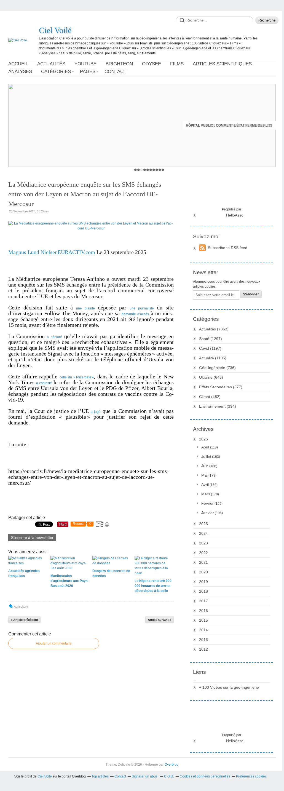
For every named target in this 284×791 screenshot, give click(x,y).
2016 (203, 610)
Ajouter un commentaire (54, 643)
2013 (203, 639)
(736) (217, 367)
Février (207, 503)
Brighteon (119, 63)
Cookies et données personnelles (205, 776)
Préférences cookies (251, 776)
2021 (203, 562)
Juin (204, 466)
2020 (203, 572)
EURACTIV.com (76, 252)
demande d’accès (135, 314)
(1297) (210, 338)
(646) (211, 377)
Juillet (206, 456)
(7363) (214, 329)
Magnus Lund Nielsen (33, 252)
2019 (203, 581)
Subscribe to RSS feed (227, 247)
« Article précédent (24, 619)
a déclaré (54, 337)
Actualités (51, 63)
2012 (203, 649)
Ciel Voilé (55, 30)
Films (177, 63)
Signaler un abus (145, 776)
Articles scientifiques (222, 63)
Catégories (56, 71)
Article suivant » (159, 619)
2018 (203, 591)
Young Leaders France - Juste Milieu (237, 125)
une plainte (85, 308)
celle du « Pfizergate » (77, 377)
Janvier (207, 513)
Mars (205, 494)
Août (205, 447)
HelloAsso (234, 215)
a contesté (44, 383)
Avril (205, 484)
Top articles (100, 776)
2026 (203, 439)
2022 (203, 553)
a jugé (96, 412)
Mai (204, 475)
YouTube (85, 63)
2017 (203, 601)
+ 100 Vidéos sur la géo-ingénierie (229, 687)
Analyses (20, 71)
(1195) (212, 358)
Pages (87, 71)
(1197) (210, 348)
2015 (203, 620)
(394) (217, 406)
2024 (203, 533)
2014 (203, 630)
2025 (203, 524)
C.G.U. (169, 776)
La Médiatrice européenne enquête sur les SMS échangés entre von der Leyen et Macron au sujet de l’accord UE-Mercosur (84, 194)
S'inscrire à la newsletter (32, 537)
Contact (115, 71)
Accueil (18, 63)
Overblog (171, 764)
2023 (203, 543)
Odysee (151, 63)
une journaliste (142, 308)
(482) (210, 396)
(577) (220, 387)
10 (163, 170)
